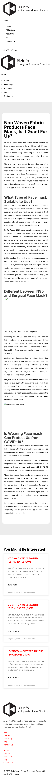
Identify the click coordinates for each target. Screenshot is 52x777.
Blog (8, 38)
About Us (10, 34)
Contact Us (10, 41)
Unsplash (33, 332)
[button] (26, 22)
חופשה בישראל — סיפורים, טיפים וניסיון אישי (25, 652)
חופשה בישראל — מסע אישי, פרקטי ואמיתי (23, 606)
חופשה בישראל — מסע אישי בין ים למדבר (23, 560)
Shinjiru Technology (11, 774)
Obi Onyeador (19, 332)
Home (8, 26)
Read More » (13, 585)
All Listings (10, 30)
